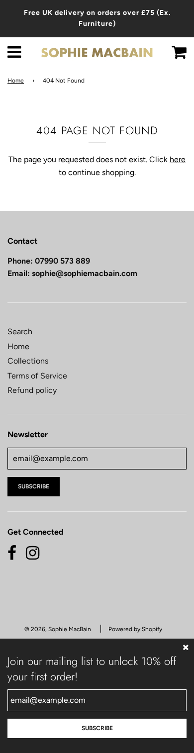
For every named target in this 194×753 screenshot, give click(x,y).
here (178, 159)
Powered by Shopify (135, 629)
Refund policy (32, 390)
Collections (27, 361)
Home (15, 80)
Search (19, 331)
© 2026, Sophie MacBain (57, 629)
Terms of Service (37, 375)
